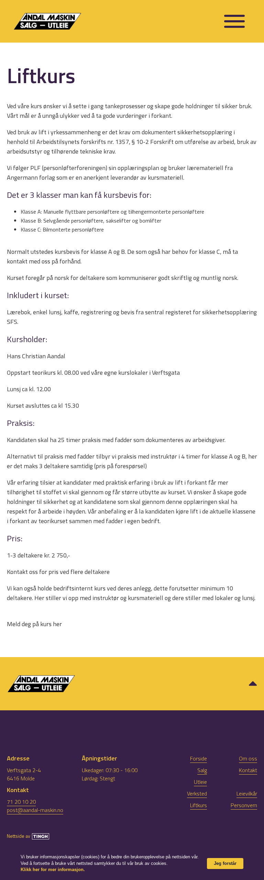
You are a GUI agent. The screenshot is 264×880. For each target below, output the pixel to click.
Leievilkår (246, 793)
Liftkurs (198, 805)
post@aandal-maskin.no (35, 810)
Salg (202, 770)
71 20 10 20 (21, 802)
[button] (234, 21)
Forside (198, 758)
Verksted (197, 793)
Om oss (248, 758)
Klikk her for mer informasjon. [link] (53, 869)
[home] (115, 21)
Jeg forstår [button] (225, 863)
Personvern (244, 805)
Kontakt (248, 770)
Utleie (200, 782)
